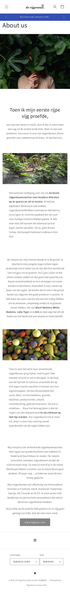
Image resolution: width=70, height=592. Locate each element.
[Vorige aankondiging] (6, 17)
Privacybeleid (55, 580)
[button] (6, 6)
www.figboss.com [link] (35, 522)
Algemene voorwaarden (37, 585)
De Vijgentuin (21, 580)
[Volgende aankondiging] (64, 17)
